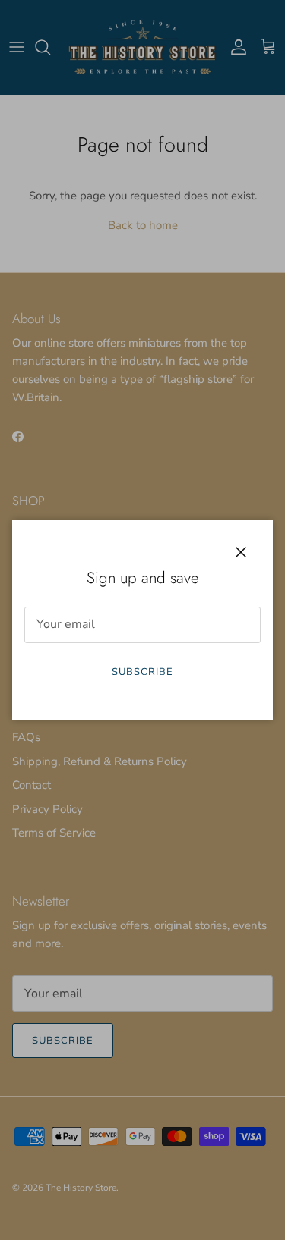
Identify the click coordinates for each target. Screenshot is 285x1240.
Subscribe (142, 672)
